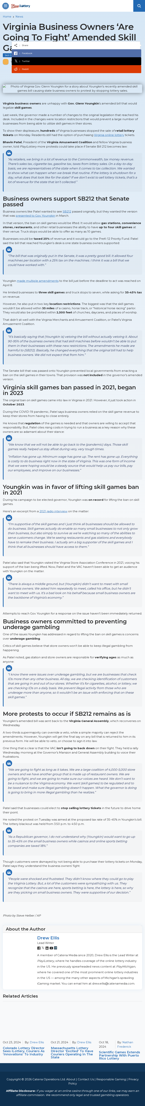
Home (7, 16)
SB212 (67, 211)
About (70, 1079)
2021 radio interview (53, 511)
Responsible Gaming (111, 1079)
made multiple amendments (38, 281)
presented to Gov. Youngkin (35, 215)
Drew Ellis (48, 938)
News (19, 16)
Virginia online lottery (109, 135)
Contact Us (86, 1079)
